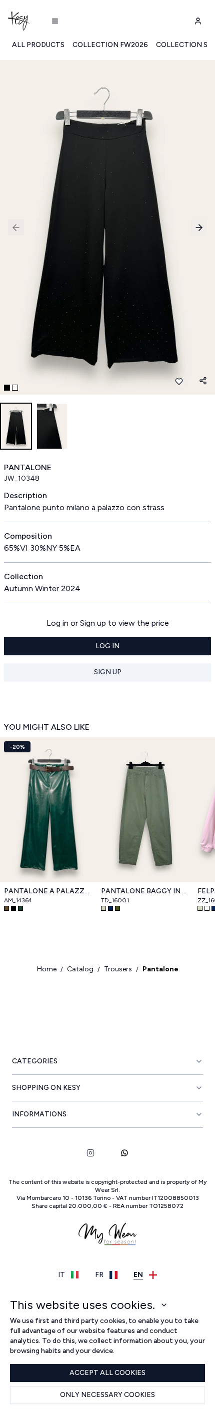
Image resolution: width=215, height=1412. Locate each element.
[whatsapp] (124, 1153)
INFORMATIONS (39, 1114)
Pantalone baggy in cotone (145, 891)
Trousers (118, 969)
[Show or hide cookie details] (164, 1305)
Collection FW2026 (110, 45)
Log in (108, 646)
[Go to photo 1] (7, 388)
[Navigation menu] (55, 21)
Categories (35, 1061)
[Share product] (203, 381)
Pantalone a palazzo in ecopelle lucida (48, 891)
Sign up (108, 672)
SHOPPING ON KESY (46, 1087)
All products (38, 45)
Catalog (80, 969)
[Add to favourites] (179, 382)
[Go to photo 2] (15, 388)
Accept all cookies (108, 1372)
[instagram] (90, 1153)
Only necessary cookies (107, 1394)
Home (46, 969)
